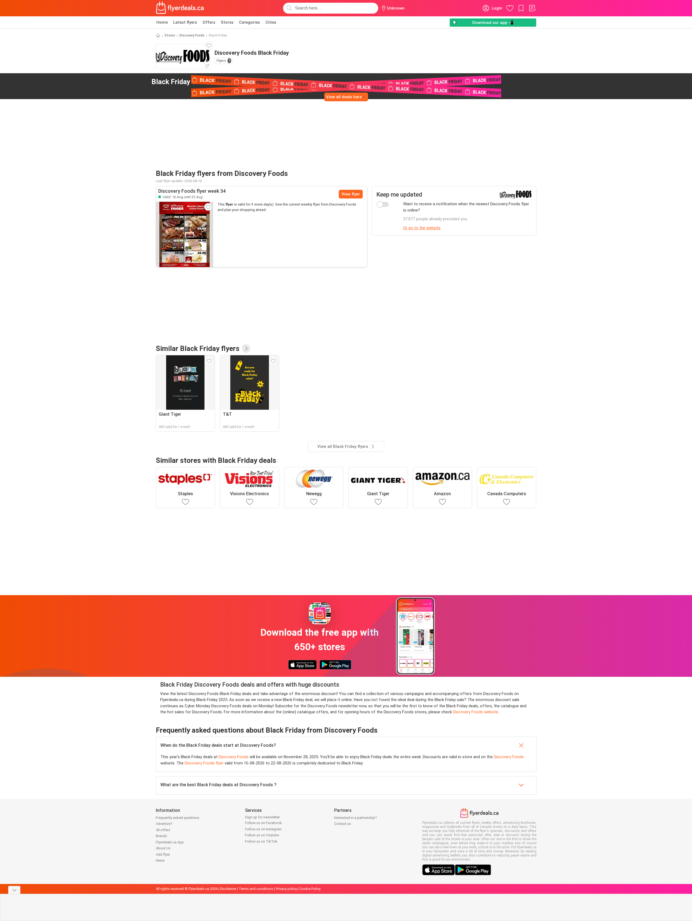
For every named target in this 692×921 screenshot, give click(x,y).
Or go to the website (421, 227)
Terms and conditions (256, 889)
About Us (163, 848)
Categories (249, 22)
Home (162, 22)
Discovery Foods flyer (204, 763)
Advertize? (164, 824)
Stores (227, 22)
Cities (270, 22)
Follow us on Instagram (263, 829)
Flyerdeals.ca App (170, 842)
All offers (163, 830)
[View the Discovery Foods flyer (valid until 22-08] (184, 234)
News (160, 860)
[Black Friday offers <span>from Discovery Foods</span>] (259, 82)
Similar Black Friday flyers (198, 348)
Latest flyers (185, 22)
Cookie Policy (310, 889)
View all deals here (344, 96)
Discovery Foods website (475, 711)
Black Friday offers (202, 82)
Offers (209, 22)
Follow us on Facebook (263, 823)
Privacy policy (286, 889)
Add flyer (163, 854)
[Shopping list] (532, 8)
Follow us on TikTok (261, 841)
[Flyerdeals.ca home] (180, 8)
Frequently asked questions (177, 818)
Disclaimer (228, 889)
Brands (161, 836)
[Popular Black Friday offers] (246, 348)
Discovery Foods (191, 35)
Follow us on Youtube (262, 835)
